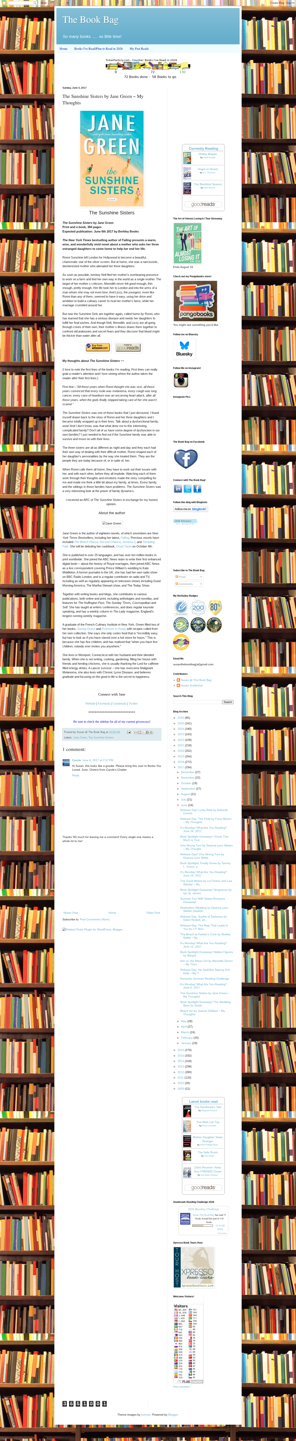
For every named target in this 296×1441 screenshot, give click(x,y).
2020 (181, 750)
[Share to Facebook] (147, 732)
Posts (182, 576)
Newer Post (70, 912)
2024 (181, 728)
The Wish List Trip (207, 1122)
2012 (181, 1072)
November (188, 777)
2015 (181, 1055)
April (184, 1026)
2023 (181, 734)
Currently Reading (203, 149)
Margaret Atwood (209, 1110)
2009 (181, 1088)
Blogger (173, 1414)
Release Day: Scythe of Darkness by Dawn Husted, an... (203, 918)
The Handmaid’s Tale (207, 1107)
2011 (181, 1077)
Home (63, 48)
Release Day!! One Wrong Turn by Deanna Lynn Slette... (202, 856)
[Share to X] (144, 732)
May (184, 1021)
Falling (125, 537)
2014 (181, 1061)
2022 (181, 739)
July (184, 799)
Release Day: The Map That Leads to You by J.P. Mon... (204, 927)
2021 (181, 745)
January (186, 1043)
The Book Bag (90, 18)
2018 (181, 761)
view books (222, 1233)
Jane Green (80, 737)
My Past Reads (139, 48)
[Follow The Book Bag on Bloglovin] (190, 511)
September (188, 788)
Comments (185, 584)
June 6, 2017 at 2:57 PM (97, 760)
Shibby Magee (208, 154)
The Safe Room (208, 1152)
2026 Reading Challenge (203, 1209)
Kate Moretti (209, 188)
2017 (181, 767)
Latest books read (203, 1102)
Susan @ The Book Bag (196, 680)
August (186, 794)
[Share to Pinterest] (151, 732)
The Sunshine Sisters (101, 737)
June (184, 805)
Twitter (133, 703)
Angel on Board (208, 169)
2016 (181, 1050)
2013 (181, 1066)
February (187, 1037)
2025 (181, 723)
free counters (181, 1386)
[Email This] (136, 732)
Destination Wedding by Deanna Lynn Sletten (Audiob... (204, 909)
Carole (76, 760)
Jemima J (128, 542)
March (185, 1032)
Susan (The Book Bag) (204, 1214)
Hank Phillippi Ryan (209, 1145)
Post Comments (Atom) (95, 919)
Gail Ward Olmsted (209, 1175)
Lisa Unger (209, 1156)
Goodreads (119, 703)
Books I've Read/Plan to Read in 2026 (98, 48)
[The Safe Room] (188, 1159)
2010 (181, 1083)
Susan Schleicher (192, 685)
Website (90, 703)
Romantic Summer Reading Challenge (204, 978)
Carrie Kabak (209, 157)
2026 (181, 717)
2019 (181, 756)
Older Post (153, 912)
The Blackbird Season (208, 184)
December (188, 772)
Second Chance (110, 542)
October (186, 783)
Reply (75, 775)
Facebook (104, 703)
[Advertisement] (111, 877)
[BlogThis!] (140, 732)
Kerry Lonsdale (209, 1125)
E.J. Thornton (209, 172)
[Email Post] (128, 732)
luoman (146, 1414)
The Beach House (86, 542)
